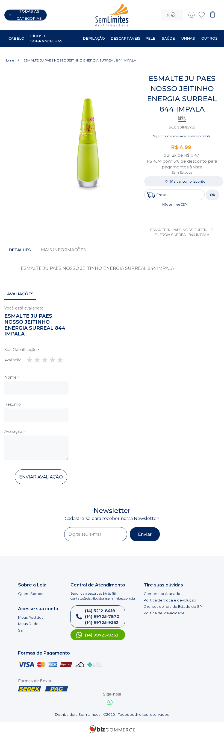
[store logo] (101, 15)
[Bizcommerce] (112, 729)
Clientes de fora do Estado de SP (173, 606)
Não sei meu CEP (174, 204)
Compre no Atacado (162, 593)
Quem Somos (30, 593)
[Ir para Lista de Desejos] (202, 16)
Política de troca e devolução (170, 600)
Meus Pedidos (30, 617)
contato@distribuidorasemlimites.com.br (102, 598)
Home (9, 60)
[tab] (19, 250)
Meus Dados (29, 623)
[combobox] (172, 15)
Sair (21, 630)
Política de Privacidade (164, 613)
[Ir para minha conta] (191, 16)
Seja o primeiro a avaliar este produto (182, 136)
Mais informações (63, 249)
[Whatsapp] (110, 703)
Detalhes (20, 249)
